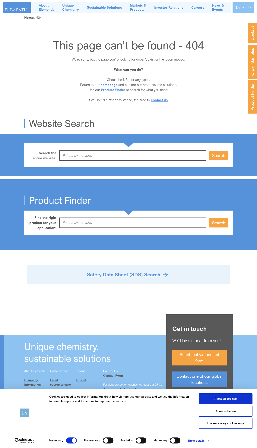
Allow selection (226, 411)
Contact (252, 33)
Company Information (32, 382)
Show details (196, 440)
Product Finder (252, 97)
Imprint (81, 380)
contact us (159, 100)
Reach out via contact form (199, 357)
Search (218, 155)
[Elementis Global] (17, 7)
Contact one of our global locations (199, 379)
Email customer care (60, 382)
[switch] (108, 440)
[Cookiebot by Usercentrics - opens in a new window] (24, 440)
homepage (108, 85)
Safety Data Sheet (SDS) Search (124, 274)
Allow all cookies (225, 398)
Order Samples (252, 62)
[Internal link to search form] (249, 7)
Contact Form (113, 375)
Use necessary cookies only (225, 423)
